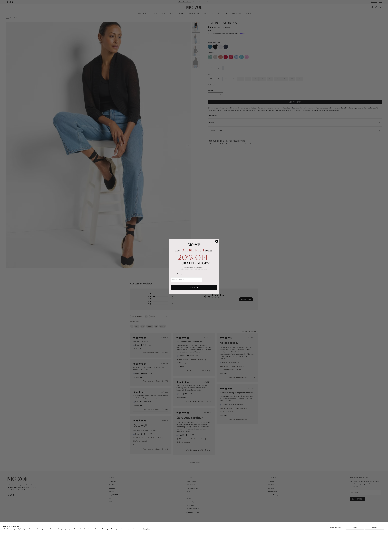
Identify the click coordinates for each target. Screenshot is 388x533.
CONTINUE (194, 287)
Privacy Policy (146, 529)
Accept (355, 527)
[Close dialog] (216, 241)
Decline (374, 527)
